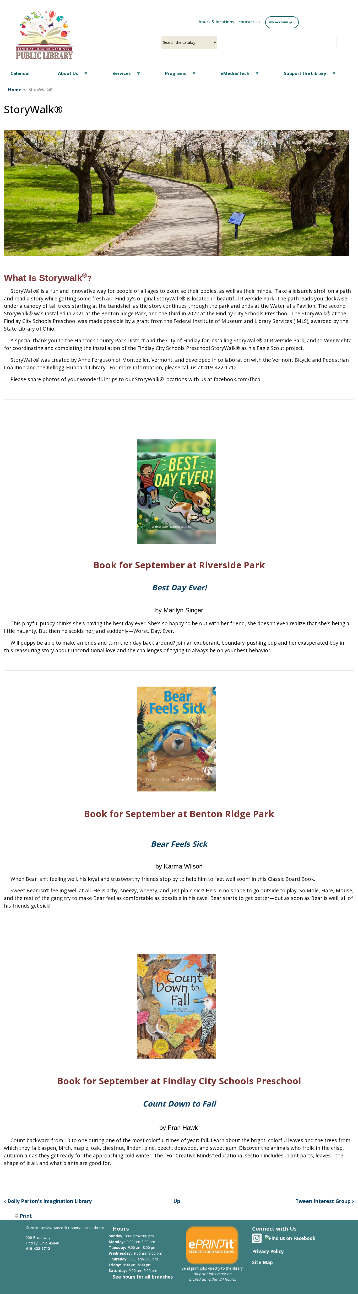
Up (176, 1201)
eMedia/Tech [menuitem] (231, 75)
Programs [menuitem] (172, 75)
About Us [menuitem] (64, 75)
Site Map (262, 1262)
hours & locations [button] (216, 22)
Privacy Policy (268, 1251)
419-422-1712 (38, 1248)
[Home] (44, 34)
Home (14, 90)
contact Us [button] (249, 22)
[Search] (334, 42)
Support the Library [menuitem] (301, 75)
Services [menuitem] (118, 75)
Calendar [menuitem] (20, 73)
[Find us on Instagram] (257, 1237)
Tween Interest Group (324, 1201)
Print (26, 1215)
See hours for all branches (143, 1277)
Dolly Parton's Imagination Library (48, 1201)
